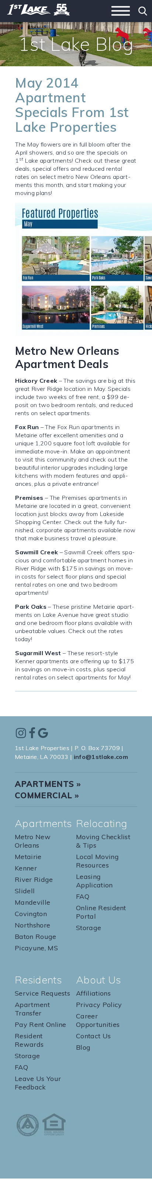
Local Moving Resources (97, 860)
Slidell (25, 891)
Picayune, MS (36, 948)
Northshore (32, 925)
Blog (83, 1047)
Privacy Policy (99, 1004)
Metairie (28, 856)
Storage (88, 927)
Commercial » (47, 795)
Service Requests (42, 993)
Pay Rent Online (40, 1024)
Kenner (26, 868)
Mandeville (32, 902)
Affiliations (93, 993)
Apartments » (48, 784)
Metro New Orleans (33, 841)
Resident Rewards (29, 1040)
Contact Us (93, 1036)
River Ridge (34, 879)
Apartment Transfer (32, 1008)
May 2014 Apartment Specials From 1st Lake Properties (71, 104)
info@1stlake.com (101, 756)
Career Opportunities (98, 1020)
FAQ (82, 896)
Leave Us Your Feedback (38, 1082)
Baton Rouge (35, 936)
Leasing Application (94, 880)
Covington (31, 913)
